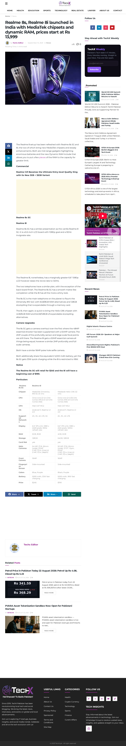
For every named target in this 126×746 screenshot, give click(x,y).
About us (104, 10)
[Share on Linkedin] (8, 158)
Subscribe (94, 69)
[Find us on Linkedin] (99, 27)
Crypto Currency (72, 702)
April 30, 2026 (108, 155)
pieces (42, 157)
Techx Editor (18, 43)
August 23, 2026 (23, 613)
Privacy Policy (50, 711)
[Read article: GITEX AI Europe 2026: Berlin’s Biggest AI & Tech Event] (92, 151)
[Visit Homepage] (65, 3)
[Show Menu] (6, 3)
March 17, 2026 (108, 184)
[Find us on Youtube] (112, 27)
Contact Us (48, 706)
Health (20, 10)
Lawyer (91, 10)
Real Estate (77, 10)
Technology (61, 10)
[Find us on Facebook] (92, 27)
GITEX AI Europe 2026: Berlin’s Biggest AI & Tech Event (110, 150)
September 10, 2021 (35, 43)
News (14, 16)
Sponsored (48, 715)
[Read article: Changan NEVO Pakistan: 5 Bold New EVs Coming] (91, 358)
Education (33, 10)
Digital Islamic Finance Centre (99, 326)
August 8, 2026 (108, 128)
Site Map (47, 727)
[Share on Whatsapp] (8, 164)
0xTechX (10, 577)
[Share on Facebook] (8, 146)
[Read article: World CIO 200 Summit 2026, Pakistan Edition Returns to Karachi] (92, 96)
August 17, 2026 (108, 99)
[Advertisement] (43, 125)
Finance (68, 715)
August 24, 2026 (23, 577)
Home (10, 10)
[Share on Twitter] (8, 152)
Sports (47, 10)
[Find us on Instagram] (105, 27)
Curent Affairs (71, 720)
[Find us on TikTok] (115, 699)
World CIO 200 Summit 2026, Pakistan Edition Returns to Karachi (110, 94)
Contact (117, 10)
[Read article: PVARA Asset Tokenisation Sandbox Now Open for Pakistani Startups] (22, 624)
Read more (50, 593)
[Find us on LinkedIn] (102, 699)
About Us (48, 702)
